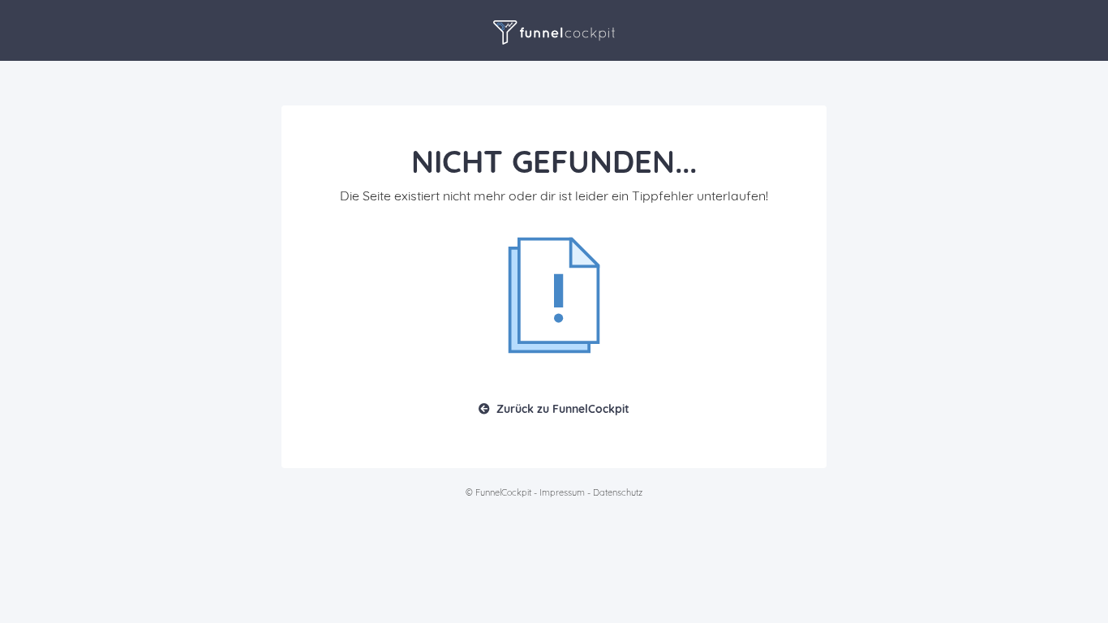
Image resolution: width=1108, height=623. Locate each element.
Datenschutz (617, 492)
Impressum (562, 492)
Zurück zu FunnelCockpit (562, 409)
